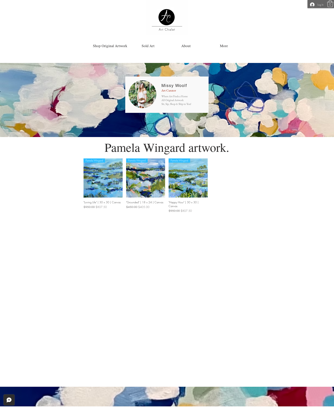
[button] (330, 3)
